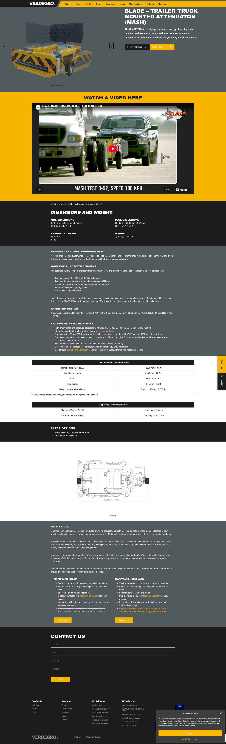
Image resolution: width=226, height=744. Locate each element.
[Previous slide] (3, 46)
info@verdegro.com (100, 720)
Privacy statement (93, 737)
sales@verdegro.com (131, 718)
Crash (34, 712)
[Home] (52, 204)
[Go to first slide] (147, 481)
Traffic (34, 709)
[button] (220, 713)
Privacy (195, 739)
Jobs (122, 4)
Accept (190, 733)
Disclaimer (78, 737)
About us (162, 4)
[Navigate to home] (45, 737)
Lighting (35, 705)
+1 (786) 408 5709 (129, 722)
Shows (98, 4)
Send (61, 679)
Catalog (150, 4)
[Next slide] (111, 46)
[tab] (52, 85)
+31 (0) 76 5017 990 (100, 724)
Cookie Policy (186, 739)
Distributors (111, 4)
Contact (65, 720)
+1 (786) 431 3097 (129, 725)
